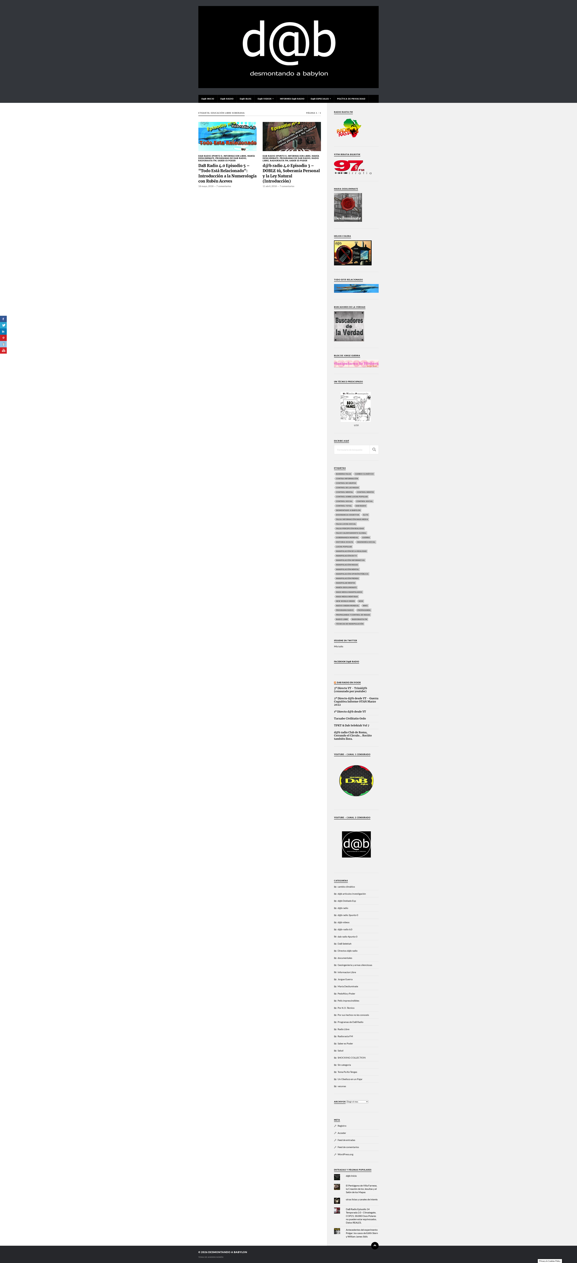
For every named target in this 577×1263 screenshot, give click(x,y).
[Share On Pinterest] (3, 338)
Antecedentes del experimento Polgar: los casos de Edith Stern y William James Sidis (362, 1233)
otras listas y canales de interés (362, 1199)
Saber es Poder (227, 160)
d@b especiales (320, 99)
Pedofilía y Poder (346, 993)
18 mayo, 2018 (206, 186)
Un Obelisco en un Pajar (350, 1079)
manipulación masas (347, 565)
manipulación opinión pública (352, 574)
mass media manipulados (349, 592)
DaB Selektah (344, 943)
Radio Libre (342, 619)
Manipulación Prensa (347, 578)
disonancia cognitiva (347, 515)
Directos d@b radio (347, 950)
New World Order (345, 601)
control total (344, 506)
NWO (365, 606)
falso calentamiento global (351, 533)
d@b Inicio (207, 99)
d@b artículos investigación (352, 893)
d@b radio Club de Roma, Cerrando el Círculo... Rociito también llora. (353, 735)
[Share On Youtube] (3, 350)
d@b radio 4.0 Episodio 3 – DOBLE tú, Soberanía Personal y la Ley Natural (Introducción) (291, 173)
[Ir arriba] (375, 1245)
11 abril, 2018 (270, 186)
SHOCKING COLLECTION (352, 1057)
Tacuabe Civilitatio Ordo (350, 718)
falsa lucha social (346, 524)
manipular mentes (345, 583)
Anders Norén (215, 1257)
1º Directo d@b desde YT (350, 711)
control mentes (365, 492)
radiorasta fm (359, 619)
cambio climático (364, 474)
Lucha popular (344, 547)
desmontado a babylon (348, 510)
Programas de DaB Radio (230, 158)
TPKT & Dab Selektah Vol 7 (351, 725)
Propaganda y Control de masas (353, 615)
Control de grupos (346, 483)
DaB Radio (361, 506)
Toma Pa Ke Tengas (347, 1071)
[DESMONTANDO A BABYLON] (288, 86)
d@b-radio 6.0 (345, 929)
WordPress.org (345, 1154)
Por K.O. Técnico (346, 1007)
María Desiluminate (346, 587)
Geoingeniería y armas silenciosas (355, 964)
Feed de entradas (346, 1140)
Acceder (342, 1132)
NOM (361, 601)
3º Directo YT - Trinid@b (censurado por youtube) (350, 690)
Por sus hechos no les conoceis (353, 1014)
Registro (342, 1125)
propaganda (364, 610)
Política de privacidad (351, 99)
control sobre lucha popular (352, 497)
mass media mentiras (347, 597)
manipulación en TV (346, 556)
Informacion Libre (235, 156)
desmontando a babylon (227, 1252)
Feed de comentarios (348, 1147)
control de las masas (347, 488)
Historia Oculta (344, 542)
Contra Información (347, 478)
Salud (340, 1050)
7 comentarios (223, 186)
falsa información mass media (352, 519)
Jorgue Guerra (345, 979)
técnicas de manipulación (349, 624)
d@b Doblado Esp (347, 900)
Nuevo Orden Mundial (347, 606)
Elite (365, 515)
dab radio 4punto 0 (210, 156)
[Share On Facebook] (3, 319)
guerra (366, 537)
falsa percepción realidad (350, 528)
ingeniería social (366, 542)
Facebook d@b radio (346, 661)
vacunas (342, 1086)
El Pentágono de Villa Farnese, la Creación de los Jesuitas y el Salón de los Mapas (361, 1189)
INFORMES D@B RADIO (292, 99)
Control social (344, 501)
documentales (345, 957)
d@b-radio (227, 99)
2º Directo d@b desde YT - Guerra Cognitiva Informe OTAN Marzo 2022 (356, 701)
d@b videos (344, 922)
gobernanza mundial (347, 537)
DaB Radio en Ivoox (349, 682)
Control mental (344, 492)
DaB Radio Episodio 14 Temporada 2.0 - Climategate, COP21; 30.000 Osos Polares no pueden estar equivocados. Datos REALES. (361, 1216)
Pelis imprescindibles (348, 1000)
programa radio (345, 610)
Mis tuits (338, 646)
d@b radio (343, 908)
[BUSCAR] (374, 449)
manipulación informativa (350, 560)
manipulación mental (347, 569)
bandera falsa (343, 474)
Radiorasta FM (207, 160)
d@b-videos (265, 99)
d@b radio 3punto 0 (348, 915)
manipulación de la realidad (351, 551)
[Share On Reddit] (3, 344)
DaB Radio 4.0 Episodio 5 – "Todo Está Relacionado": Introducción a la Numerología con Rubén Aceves (227, 173)
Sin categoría (344, 1064)
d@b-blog (245, 99)
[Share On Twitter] (3, 325)
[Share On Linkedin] (3, 331)
